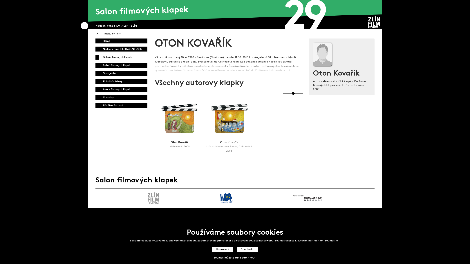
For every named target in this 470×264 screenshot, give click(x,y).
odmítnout (249, 258)
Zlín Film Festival (113, 105)
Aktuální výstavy (112, 81)
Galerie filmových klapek (117, 57)
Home (106, 41)
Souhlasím (247, 249)
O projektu (109, 73)
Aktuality (108, 97)
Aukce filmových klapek (117, 89)
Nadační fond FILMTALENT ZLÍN (122, 49)
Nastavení (222, 249)
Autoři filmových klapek (117, 65)
